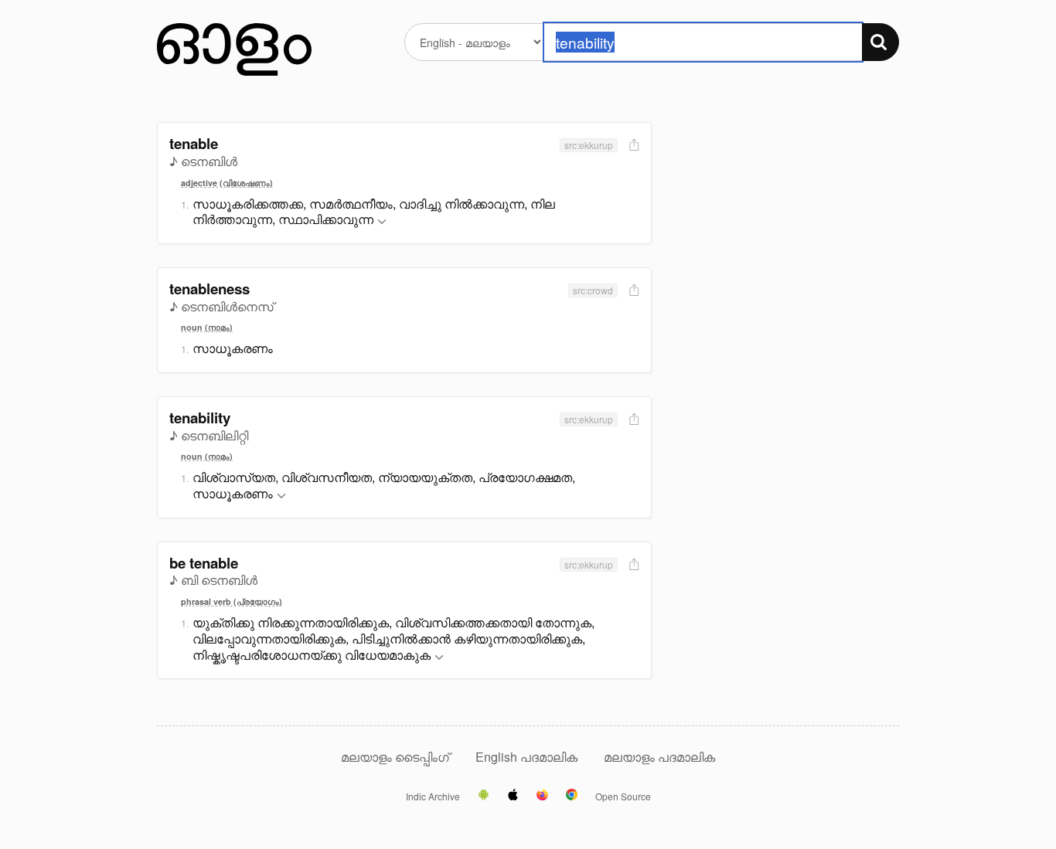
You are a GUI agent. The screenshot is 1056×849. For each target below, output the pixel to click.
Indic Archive (433, 796)
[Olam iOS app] (513, 796)
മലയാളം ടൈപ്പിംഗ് (395, 757)
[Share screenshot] (632, 146)
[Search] (880, 42)
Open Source (623, 796)
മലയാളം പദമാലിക (659, 757)
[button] (382, 222)
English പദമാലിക (528, 757)
